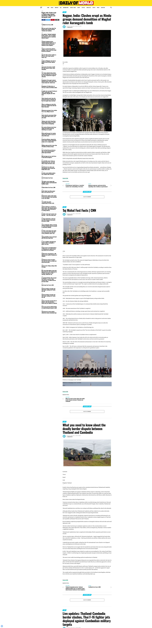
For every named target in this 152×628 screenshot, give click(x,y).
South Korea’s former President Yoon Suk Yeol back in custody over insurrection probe (49, 261)
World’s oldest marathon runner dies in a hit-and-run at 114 (48, 191)
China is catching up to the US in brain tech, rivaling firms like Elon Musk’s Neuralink (49, 105)
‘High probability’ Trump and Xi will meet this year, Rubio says (49, 237)
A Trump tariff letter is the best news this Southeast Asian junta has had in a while (48, 220)
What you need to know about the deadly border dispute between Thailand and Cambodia (49, 29)
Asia (60, 7)
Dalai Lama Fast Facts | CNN (47, 285)
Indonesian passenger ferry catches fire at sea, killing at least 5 (49, 111)
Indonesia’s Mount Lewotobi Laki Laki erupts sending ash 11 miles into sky (48, 290)
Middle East (89, 7)
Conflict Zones (73, 7)
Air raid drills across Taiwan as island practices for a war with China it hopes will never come (48, 162)
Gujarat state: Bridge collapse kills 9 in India (49, 266)
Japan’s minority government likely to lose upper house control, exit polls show (49, 116)
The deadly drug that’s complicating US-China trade (48, 202)
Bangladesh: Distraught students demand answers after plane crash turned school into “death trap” (49, 81)
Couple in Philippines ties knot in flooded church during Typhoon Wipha (49, 62)
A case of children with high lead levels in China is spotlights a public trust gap (49, 243)
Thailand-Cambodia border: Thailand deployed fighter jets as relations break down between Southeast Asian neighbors (49, 43)
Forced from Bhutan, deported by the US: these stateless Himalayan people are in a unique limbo (49, 140)
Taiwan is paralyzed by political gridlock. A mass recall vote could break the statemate (49, 50)
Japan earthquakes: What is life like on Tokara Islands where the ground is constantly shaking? (49, 226)
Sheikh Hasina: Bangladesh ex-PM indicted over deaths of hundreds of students (49, 255)
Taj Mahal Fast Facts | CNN (47, 24)
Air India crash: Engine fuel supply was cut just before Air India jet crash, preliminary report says (49, 232)
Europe (78, 7)
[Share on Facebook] (44, 20)
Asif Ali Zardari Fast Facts (47, 178)
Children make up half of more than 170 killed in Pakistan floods (49, 146)
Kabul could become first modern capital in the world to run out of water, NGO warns (49, 134)
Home (48, 7)
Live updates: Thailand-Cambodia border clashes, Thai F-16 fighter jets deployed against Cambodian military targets (49, 36)
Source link (65, 178)
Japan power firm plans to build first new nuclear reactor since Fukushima (48, 68)
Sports (94, 7)
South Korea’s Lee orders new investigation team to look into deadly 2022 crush (48, 168)
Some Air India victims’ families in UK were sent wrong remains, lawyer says (49, 56)
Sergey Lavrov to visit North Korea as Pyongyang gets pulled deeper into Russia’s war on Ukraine (49, 249)
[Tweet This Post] (48, 20)
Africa (52, 7)
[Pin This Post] (53, 20)
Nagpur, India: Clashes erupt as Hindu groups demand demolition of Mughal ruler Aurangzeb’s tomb (49, 15)
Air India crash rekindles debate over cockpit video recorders (48, 173)
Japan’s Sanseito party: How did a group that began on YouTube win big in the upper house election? (49, 99)
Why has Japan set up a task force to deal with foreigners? (49, 157)
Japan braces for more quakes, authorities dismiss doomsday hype (49, 312)
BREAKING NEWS (65, 7)
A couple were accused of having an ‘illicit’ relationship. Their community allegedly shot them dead (49, 92)
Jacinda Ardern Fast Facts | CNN (48, 187)
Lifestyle (83, 7)
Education (103, 7)
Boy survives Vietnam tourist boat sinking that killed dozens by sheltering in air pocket (49, 128)
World (98, 7)
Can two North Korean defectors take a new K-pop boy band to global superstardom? (48, 151)
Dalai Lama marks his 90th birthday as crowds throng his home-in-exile (49, 307)
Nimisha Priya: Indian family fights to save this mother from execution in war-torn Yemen (49, 197)
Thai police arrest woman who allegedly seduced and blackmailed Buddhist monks (49, 183)
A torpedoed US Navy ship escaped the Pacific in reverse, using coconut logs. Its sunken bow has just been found (49, 279)
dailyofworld (69, 27)
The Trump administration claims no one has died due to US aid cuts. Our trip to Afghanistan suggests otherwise (49, 74)
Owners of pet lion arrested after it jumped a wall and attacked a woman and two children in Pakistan (49, 302)
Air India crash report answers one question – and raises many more (49, 214)
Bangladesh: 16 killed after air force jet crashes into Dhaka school (49, 87)
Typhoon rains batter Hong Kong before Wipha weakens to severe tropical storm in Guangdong (48, 122)
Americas (56, 7)
